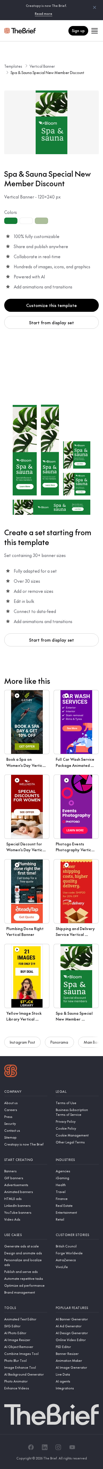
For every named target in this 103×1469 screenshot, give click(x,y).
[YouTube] (72, 1447)
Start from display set (51, 322)
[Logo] (10, 1071)
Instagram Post (22, 1042)
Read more (43, 13)
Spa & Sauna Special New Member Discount (47, 72)
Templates (13, 66)
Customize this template (51, 305)
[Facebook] (31, 1447)
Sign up (78, 30)
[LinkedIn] (44, 1447)
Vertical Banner (42, 66)
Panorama (59, 1042)
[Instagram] (58, 1447)
